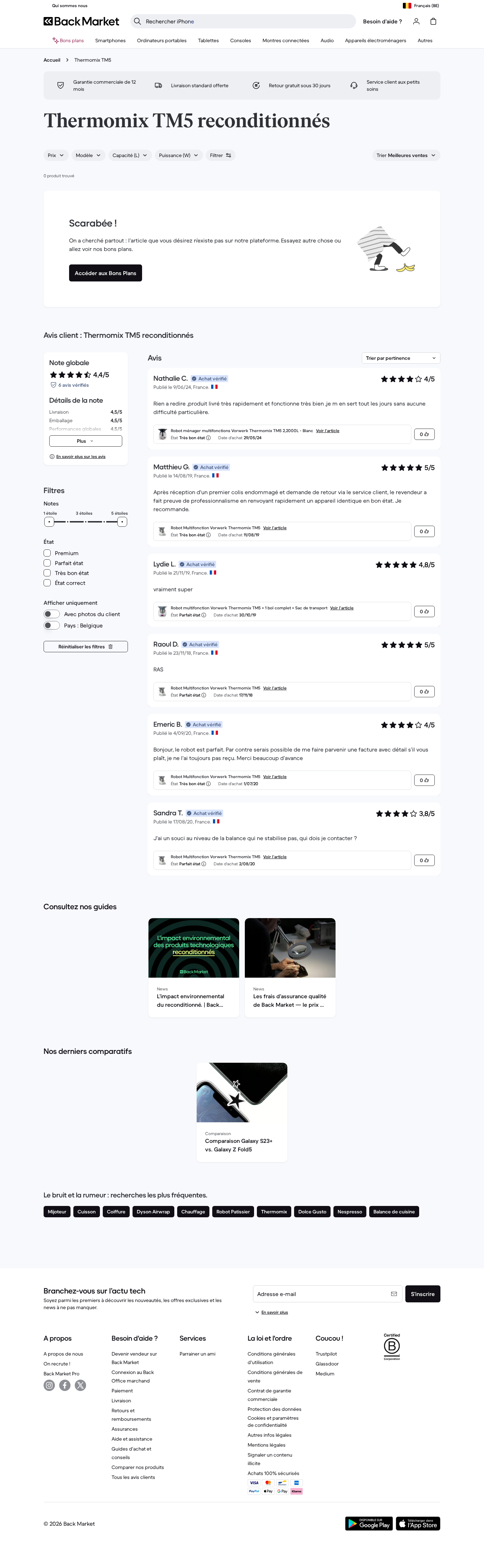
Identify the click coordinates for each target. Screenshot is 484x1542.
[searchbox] (249, 21)
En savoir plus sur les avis (81, 456)
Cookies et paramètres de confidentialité (273, 1421)
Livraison (121, 1400)
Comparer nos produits (138, 1467)
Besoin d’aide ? (382, 21)
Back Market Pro (61, 1373)
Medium (325, 1373)
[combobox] (56, 155)
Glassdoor (327, 1364)
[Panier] (433, 21)
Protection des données (275, 1409)
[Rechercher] (137, 21)
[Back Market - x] (80, 1385)
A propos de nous (63, 1354)
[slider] (49, 522)
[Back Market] (81, 21)
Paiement (122, 1390)
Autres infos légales (270, 1435)
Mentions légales (267, 1445)
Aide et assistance (132, 1439)
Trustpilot (326, 1354)
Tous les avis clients (133, 1477)
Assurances (125, 1429)
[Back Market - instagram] (49, 1385)
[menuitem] (110, 40)
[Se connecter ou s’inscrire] (416, 21)
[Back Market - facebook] (65, 1385)
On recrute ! (57, 1364)
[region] (242, 969)
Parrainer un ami (197, 1354)
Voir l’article (327, 430)
